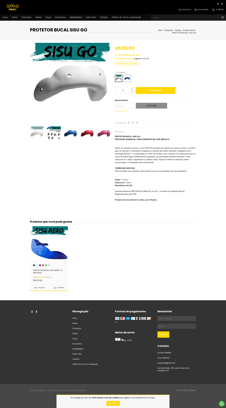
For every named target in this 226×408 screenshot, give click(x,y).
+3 (49, 265)
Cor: (120, 72)
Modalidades (76, 17)
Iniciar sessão (203, 9)
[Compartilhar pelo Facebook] (128, 122)
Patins (15, 17)
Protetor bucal (189, 30)
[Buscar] (222, 17)
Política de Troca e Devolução (126, 17)
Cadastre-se (186, 9)
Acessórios (60, 17)
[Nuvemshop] (185, 391)
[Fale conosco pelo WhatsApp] (222, 404)
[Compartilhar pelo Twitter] (133, 122)
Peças (48, 17)
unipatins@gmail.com (166, 363)
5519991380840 (164, 352)
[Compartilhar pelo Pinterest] (137, 122)
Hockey (178, 30)
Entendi (113, 403)
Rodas (39, 17)
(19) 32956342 (163, 358)
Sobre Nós (91, 17)
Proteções (27, 17)
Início (5, 17)
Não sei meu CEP (121, 111)
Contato (104, 17)
